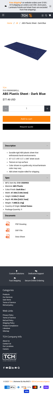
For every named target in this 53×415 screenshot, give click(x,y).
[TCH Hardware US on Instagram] (10, 368)
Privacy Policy (8, 315)
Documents (10, 215)
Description (10, 145)
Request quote (26, 126)
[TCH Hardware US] (26, 15)
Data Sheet (20, 237)
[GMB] (19, 368)
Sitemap (6, 331)
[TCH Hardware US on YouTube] (7, 368)
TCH (4, 88)
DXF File (19, 230)
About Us (6, 341)
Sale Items (7, 300)
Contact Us (7, 344)
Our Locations (8, 346)
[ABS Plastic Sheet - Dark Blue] (26, 54)
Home (9, 23)
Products (6, 294)
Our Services (8, 297)
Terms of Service (9, 302)
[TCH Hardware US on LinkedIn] (13, 368)
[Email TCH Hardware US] (16, 368)
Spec (7, 178)
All (17, 23)
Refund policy (8, 305)
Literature (6, 328)
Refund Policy (8, 320)
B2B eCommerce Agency (41, 381)
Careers (6, 349)
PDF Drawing (20, 224)
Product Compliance (10, 326)
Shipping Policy (8, 323)
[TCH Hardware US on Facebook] (4, 368)
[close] (50, 6)
